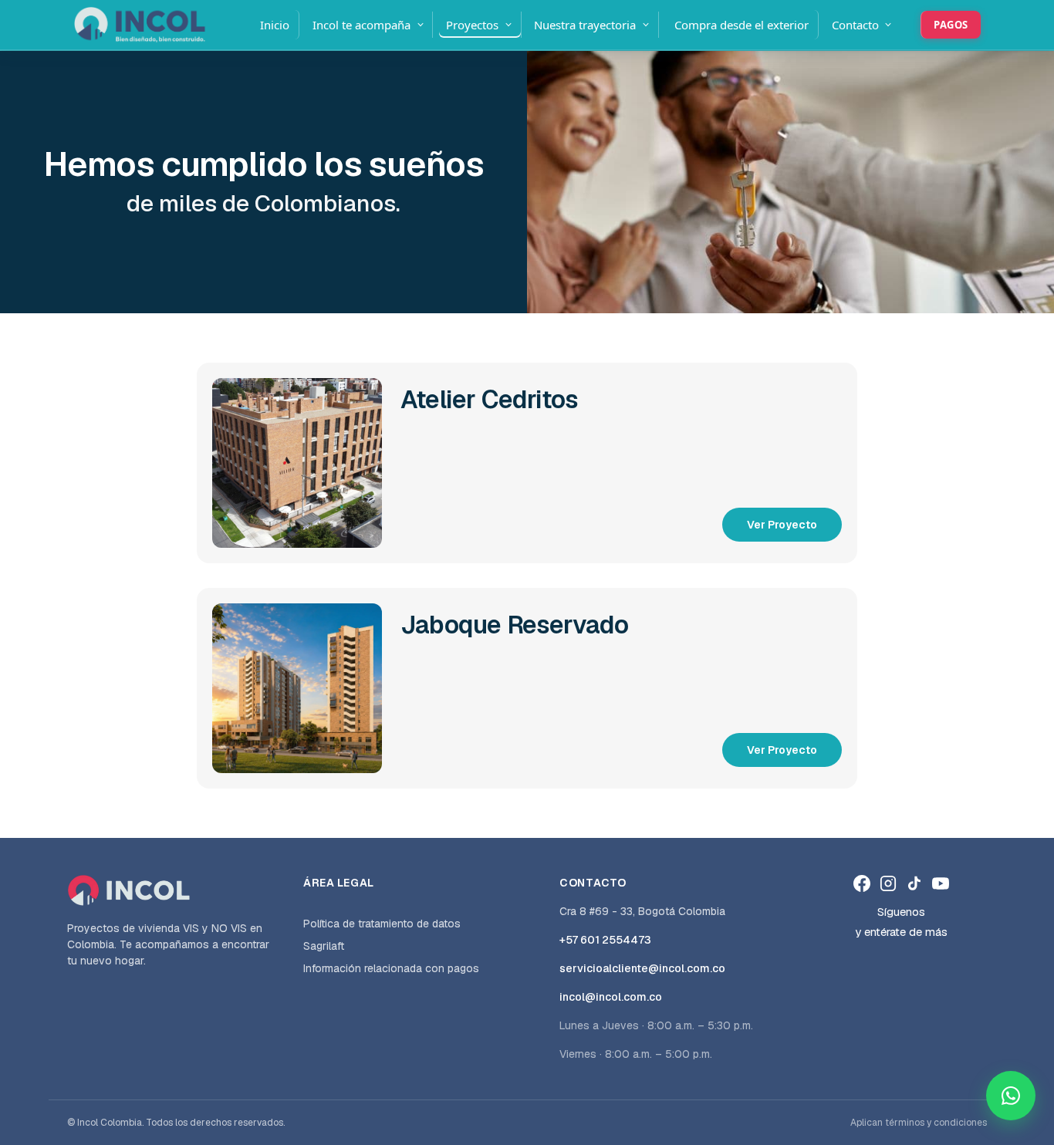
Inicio (274, 24)
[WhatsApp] (1010, 1095)
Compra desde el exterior (741, 24)
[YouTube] (940, 883)
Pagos (951, 25)
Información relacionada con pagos (391, 968)
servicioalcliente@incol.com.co (642, 968)
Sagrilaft (323, 946)
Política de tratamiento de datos (382, 924)
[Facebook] (861, 883)
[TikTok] (914, 883)
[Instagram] (888, 883)
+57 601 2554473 (605, 940)
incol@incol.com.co (610, 997)
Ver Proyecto (782, 525)
